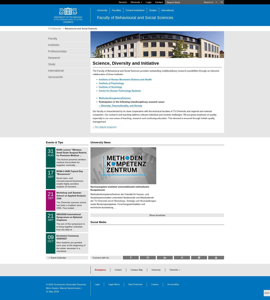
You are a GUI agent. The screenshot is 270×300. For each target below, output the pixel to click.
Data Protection (135, 284)
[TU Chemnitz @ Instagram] (148, 257)
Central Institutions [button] (135, 10)
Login (148, 2)
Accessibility (173, 284)
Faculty (52, 38)
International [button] (167, 10)
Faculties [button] (116, 10)
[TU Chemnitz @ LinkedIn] (165, 257)
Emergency (100, 270)
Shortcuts (136, 2)
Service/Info (55, 77)
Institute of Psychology (111, 83)
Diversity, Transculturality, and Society (121, 105)
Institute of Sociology (110, 87)
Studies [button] (153, 10)
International (56, 70)
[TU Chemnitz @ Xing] (182, 257)
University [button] (102, 10)
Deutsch (123, 2)
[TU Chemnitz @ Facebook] (131, 257)
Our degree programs (106, 127)
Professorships (57, 51)
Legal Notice (114, 284)
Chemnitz (174, 270)
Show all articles (157, 215)
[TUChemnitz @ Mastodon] (199, 257)
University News (100, 142)
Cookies (155, 284)
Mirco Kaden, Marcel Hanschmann (63, 288)
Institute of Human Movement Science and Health (125, 79)
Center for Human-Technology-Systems (120, 90)
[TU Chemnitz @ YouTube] (216, 257)
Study (51, 64)
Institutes (53, 45)
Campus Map (137, 270)
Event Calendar (58, 257)
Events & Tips (54, 142)
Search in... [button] (210, 2)
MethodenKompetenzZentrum (115, 98)
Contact (159, 2)
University (156, 270)
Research (54, 57)
